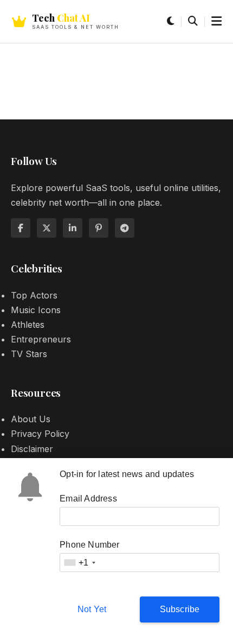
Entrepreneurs (41, 339)
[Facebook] (20, 228)
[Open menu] (216, 22)
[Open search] (193, 21)
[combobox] (79, 563)
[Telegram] (124, 228)
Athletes (27, 324)
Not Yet (91, 609)
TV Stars (29, 353)
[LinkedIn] (72, 228)
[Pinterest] (98, 228)
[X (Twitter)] (46, 228)
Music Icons (36, 309)
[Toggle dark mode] (170, 21)
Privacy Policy (40, 433)
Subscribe (180, 609)
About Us (30, 419)
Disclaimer (32, 448)
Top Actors (34, 295)
